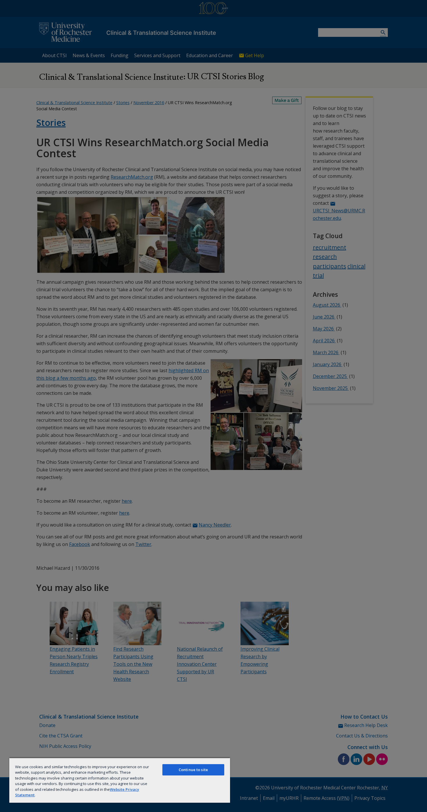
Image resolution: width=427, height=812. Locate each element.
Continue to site (193, 769)
